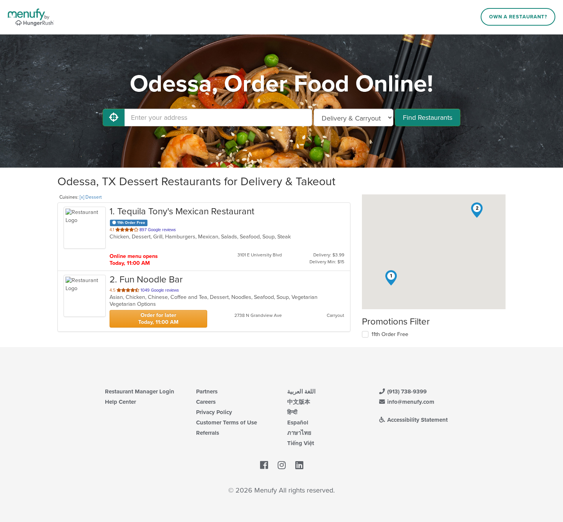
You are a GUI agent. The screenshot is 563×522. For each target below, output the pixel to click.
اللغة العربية (301, 391)
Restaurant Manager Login (139, 391)
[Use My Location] (114, 117)
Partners (207, 391)
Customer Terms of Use (226, 422)
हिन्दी (292, 412)
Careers (206, 401)
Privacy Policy (214, 412)
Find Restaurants (427, 117)
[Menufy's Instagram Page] (282, 465)
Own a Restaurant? (518, 17)
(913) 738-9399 (406, 391)
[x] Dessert (91, 197)
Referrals (207, 432)
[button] (391, 277)
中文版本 (298, 401)
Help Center (120, 401)
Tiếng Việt (300, 443)
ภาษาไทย (299, 432)
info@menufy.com (410, 401)
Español (297, 422)
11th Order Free (390, 334)
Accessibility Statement (417, 419)
